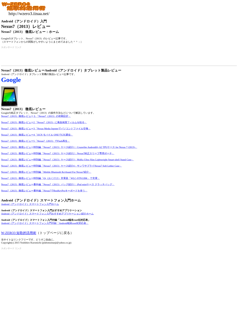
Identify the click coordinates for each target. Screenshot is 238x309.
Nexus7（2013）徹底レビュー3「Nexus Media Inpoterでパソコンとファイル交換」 (46, 128)
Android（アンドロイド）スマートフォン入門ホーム (30, 204)
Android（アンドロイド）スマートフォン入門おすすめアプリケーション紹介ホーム (47, 213)
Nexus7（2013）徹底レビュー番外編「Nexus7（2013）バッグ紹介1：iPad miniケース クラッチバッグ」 (58, 184)
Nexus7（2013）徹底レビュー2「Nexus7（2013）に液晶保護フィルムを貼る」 (44, 122)
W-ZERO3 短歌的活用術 (18, 233)
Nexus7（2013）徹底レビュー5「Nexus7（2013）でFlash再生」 (35, 141)
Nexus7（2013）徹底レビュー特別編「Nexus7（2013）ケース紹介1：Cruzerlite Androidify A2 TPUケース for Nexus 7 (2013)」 (69, 147)
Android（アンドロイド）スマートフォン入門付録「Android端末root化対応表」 (45, 223)
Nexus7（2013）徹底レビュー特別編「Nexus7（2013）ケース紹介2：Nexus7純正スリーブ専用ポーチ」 (57, 153)
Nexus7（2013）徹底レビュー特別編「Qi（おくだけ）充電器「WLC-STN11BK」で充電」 (50, 178)
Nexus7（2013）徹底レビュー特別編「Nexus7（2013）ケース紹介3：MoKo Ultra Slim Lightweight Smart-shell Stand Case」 (67, 159)
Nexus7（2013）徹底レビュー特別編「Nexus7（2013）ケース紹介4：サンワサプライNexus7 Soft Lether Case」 (61, 165)
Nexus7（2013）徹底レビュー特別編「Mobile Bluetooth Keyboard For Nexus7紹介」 (46, 172)
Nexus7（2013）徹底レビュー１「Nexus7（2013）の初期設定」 (36, 116)
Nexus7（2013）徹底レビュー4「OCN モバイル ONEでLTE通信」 (37, 134)
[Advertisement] (119, 288)
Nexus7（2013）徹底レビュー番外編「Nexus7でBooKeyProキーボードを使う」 (44, 190)
